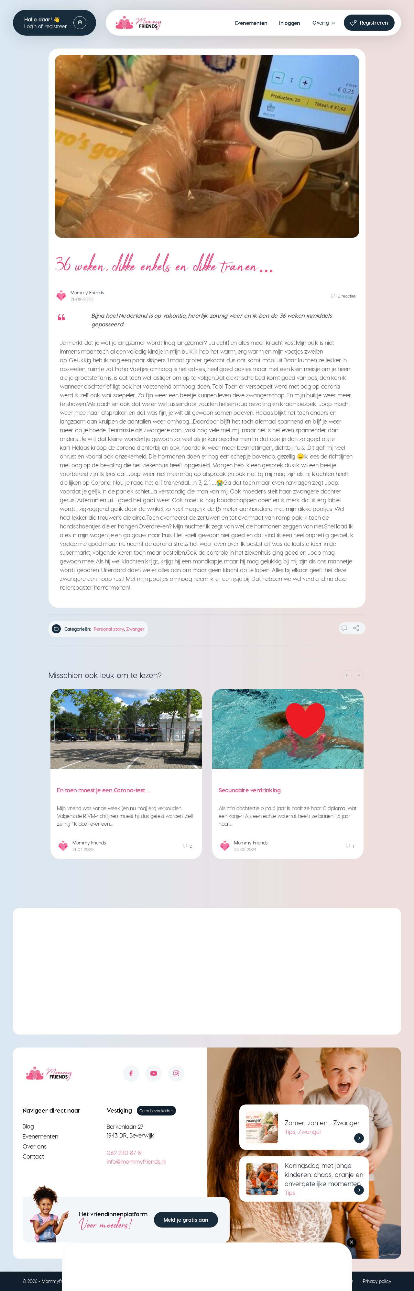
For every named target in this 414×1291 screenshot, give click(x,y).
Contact (33, 1156)
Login (30, 26)
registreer (56, 26)
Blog (28, 1126)
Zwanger (135, 629)
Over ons (35, 1146)
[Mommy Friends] (138, 22)
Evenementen (40, 1136)
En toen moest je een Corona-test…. (103, 790)
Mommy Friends (87, 292)
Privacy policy (377, 1281)
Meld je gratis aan (186, 1220)
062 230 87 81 (125, 1152)
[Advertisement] (207, 975)
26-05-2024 (245, 849)
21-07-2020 (82, 849)
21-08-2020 (82, 299)
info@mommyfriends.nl (136, 1161)
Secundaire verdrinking (249, 790)
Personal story (109, 629)
